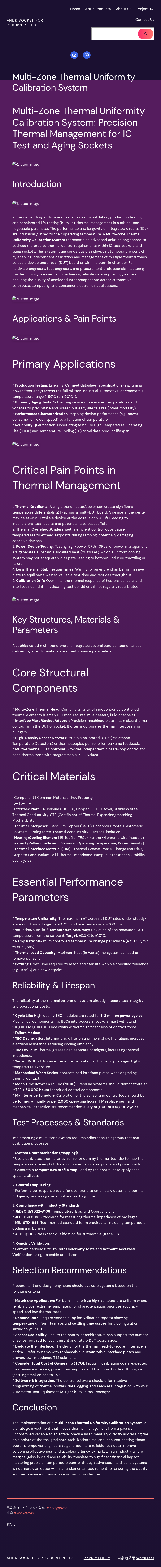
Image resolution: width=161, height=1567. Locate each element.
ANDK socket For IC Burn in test (25, 23)
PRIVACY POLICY (97, 1558)
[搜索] (145, 34)
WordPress (145, 1558)
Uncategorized (56, 1508)
